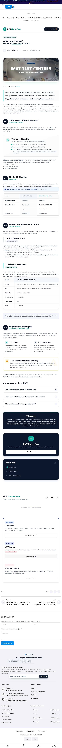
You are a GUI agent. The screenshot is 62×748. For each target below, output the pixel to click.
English (28, 739)
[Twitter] (55, 591)
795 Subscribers (55, 722)
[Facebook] (51, 591)
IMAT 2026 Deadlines (8, 710)
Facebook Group (38, 718)
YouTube (35, 722)
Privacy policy (30, 731)
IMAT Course (5, 716)
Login (8, 6)
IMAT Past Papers (6, 719)
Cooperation (34, 698)
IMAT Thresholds (6, 723)
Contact (33, 695)
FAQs (32, 688)
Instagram (36, 714)
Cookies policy (42, 731)
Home (29, 13)
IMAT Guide (11, 86)
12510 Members (55, 718)
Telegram (36, 710)
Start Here (30, 452)
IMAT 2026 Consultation (38, 691)
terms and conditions (16, 667)
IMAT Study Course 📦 (51, 29)
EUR (35, 739)
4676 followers (55, 714)
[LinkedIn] (58, 591)
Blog (33, 13)
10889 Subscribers (55, 710)
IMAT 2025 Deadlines (8, 713)
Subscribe (44, 676)
